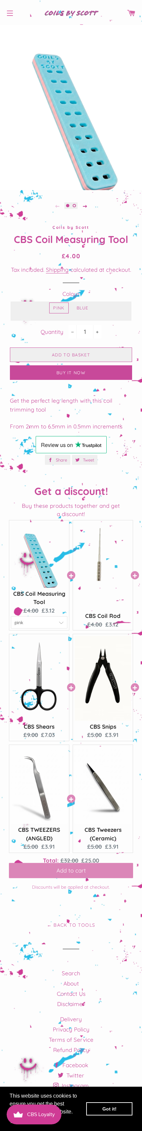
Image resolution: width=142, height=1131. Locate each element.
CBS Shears (39, 726)
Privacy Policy (71, 1029)
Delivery (71, 1019)
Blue (83, 307)
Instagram (74, 1085)
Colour (71, 293)
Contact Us (71, 993)
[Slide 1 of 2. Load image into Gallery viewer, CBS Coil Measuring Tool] (67, 205)
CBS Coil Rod (103, 615)
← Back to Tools (71, 925)
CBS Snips (103, 726)
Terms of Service (71, 1039)
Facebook (74, 1065)
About (71, 983)
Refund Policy (71, 1049)
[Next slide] (85, 205)
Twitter (74, 1075)
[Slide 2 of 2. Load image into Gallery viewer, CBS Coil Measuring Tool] (74, 205)
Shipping (57, 269)
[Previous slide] (57, 205)
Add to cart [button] (71, 873)
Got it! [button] (109, 1108)
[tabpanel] (71, 107)
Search (71, 973)
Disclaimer (71, 1003)
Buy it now (71, 372)
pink (58, 307)
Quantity (52, 331)
